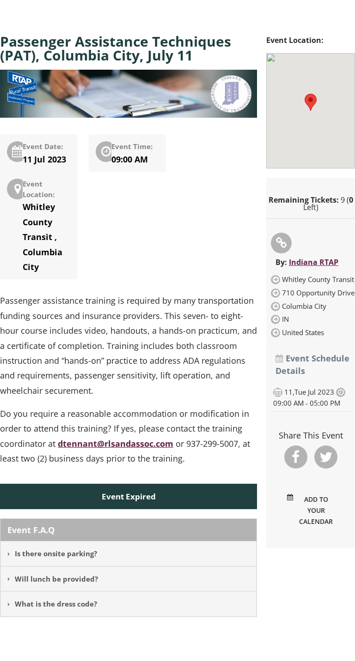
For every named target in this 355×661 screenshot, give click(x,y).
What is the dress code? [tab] (56, 603)
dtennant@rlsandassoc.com (115, 443)
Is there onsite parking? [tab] (56, 553)
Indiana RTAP (313, 262)
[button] (310, 102)
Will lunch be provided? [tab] (56, 578)
